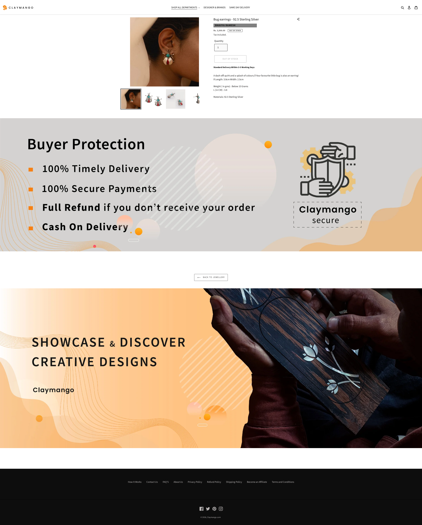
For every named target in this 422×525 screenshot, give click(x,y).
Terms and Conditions (283, 482)
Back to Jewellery (213, 277)
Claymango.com (214, 517)
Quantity (218, 41)
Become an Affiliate (257, 482)
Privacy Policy (195, 482)
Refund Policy (214, 482)
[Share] (298, 19)
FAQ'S (166, 482)
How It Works (134, 482)
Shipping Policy (234, 482)
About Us (178, 482)
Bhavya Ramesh (225, 25)
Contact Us (152, 482)
